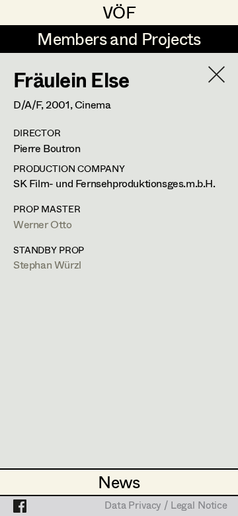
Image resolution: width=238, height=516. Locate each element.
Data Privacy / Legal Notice (165, 506)
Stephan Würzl (47, 264)
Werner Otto (42, 224)
